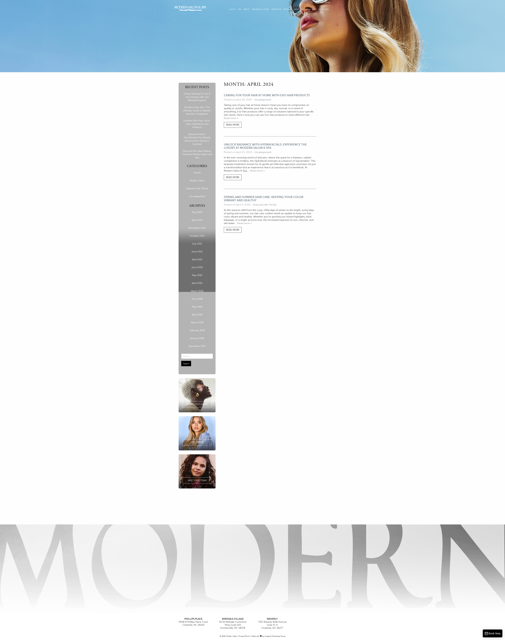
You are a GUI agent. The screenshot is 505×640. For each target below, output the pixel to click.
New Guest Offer (197, 404)
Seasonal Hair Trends (197, 188)
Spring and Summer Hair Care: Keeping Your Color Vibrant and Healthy (263, 198)
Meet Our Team (197, 480)
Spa (239, 9)
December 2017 (197, 346)
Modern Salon (197, 180)
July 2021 (197, 243)
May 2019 (197, 275)
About (246, 9)
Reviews (287, 9)
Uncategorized (197, 196)
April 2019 (197, 283)
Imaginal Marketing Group (275, 636)
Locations (298, 9)
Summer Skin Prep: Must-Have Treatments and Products (197, 124)
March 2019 (197, 291)
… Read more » (256, 170)
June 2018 (197, 298)
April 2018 (197, 314)
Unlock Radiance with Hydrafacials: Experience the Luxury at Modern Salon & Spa (265, 146)
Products (276, 9)
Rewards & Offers (260, 9)
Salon (233, 9)
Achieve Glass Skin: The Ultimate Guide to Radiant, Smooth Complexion (197, 110)
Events (197, 172)
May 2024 (197, 212)
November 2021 (197, 228)
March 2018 (197, 322)
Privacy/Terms (244, 636)
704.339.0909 (322, 2)
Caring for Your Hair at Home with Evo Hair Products (267, 95)
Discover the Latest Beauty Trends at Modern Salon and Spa (197, 154)
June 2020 (197, 267)
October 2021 (197, 235)
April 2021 (197, 259)
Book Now (311, 9)
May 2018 (197, 306)
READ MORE (232, 124)
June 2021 (197, 251)
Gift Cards (324, 9)
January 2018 (197, 338)
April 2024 (197, 220)
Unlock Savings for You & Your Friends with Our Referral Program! (197, 97)
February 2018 (197, 330)
